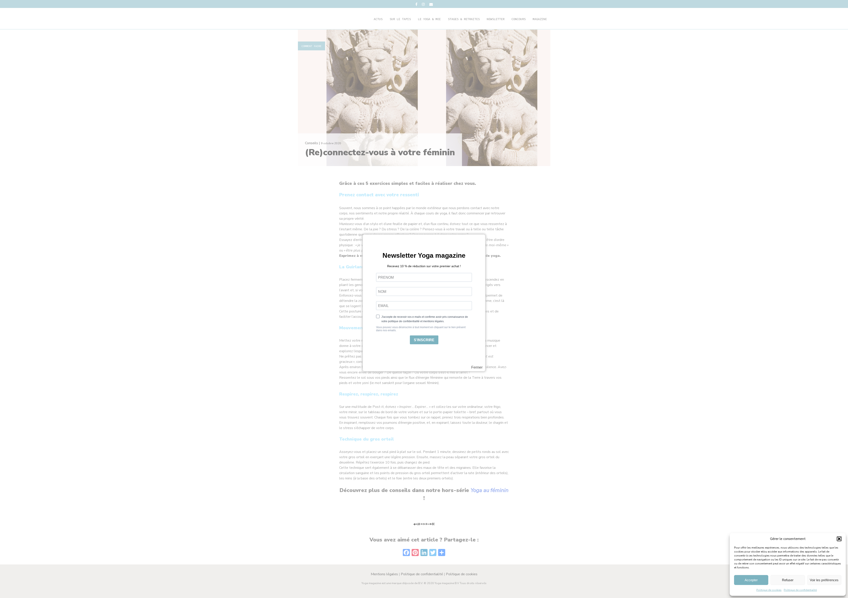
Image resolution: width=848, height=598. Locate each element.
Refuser (787, 580)
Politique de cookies (769, 590)
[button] (839, 539)
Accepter (751, 580)
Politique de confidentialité (800, 590)
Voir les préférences (824, 580)
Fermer (477, 367)
